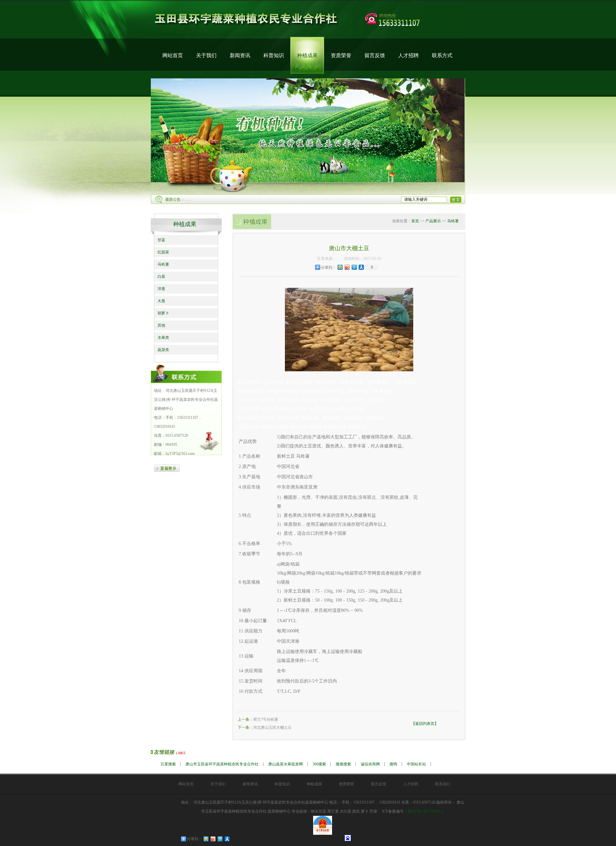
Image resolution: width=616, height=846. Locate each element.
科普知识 (273, 55)
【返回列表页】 (424, 723)
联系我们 (442, 784)
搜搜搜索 (343, 764)
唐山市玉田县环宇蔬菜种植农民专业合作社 (222, 764)
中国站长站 (416, 764)
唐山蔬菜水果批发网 (285, 764)
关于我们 (206, 55)
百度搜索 (168, 764)
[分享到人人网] (360, 267)
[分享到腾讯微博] (353, 267)
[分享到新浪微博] (346, 267)
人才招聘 (408, 55)
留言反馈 (374, 55)
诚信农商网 (370, 764)
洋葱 (161, 288)
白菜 (161, 276)
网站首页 (172, 55)
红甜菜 (163, 252)
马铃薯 (163, 264)
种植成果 (307, 55)
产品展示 (433, 221)
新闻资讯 (240, 55)
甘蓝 (161, 240)
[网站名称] (308, 35)
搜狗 (393, 764)
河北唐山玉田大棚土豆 (272, 727)
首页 (415, 221)
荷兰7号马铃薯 (265, 719)
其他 (161, 325)
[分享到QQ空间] (339, 267)
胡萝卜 (163, 313)
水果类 (163, 337)
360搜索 (319, 764)
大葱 (161, 301)
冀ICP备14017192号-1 (425, 811)
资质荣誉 (341, 55)
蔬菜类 (163, 350)
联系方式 (442, 55)
